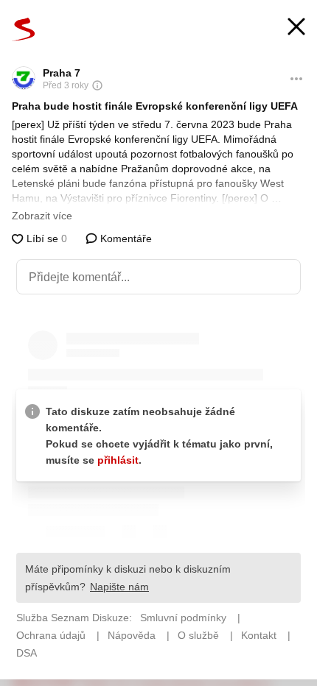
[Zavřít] (296, 28)
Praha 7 (61, 73)
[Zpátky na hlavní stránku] (23, 29)
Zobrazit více (42, 216)
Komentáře (124, 238)
